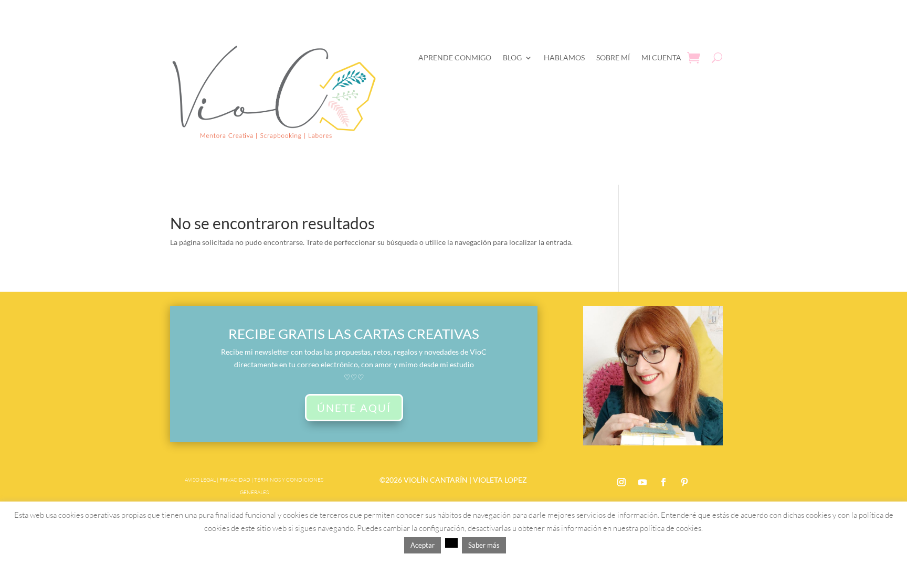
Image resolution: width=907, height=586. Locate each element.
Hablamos (564, 57)
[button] (451, 543)
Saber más (484, 545)
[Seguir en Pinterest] (684, 482)
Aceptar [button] (422, 545)
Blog (512, 57)
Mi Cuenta (661, 57)
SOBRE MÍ (613, 57)
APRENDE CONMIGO (454, 57)
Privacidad (234, 479)
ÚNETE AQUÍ (354, 407)
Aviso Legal (200, 479)
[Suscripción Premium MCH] (653, 442)
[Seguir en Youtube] (642, 482)
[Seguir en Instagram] (621, 482)
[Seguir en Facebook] (663, 482)
